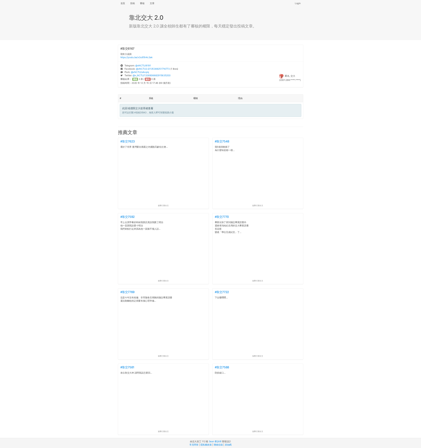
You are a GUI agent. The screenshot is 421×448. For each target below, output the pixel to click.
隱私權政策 (206, 444)
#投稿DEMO (140, 112)
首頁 (123, 3)
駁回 (148, 79)
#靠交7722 (222, 292)
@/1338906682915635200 (151, 75)
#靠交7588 (222, 367)
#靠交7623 (127, 141)
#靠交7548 (222, 141)
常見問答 (193, 444)
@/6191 (143, 65)
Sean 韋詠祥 (215, 441)
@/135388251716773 (153, 68)
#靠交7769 (127, 292)
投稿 (132, 3)
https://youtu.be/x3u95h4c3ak (136, 57)
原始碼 (228, 444)
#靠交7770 (222, 216)
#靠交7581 (127, 367)
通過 (135, 79)
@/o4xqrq (140, 72)
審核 (142, 3)
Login (298, 3)
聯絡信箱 (218, 444)
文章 (152, 3)
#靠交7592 (127, 216)
